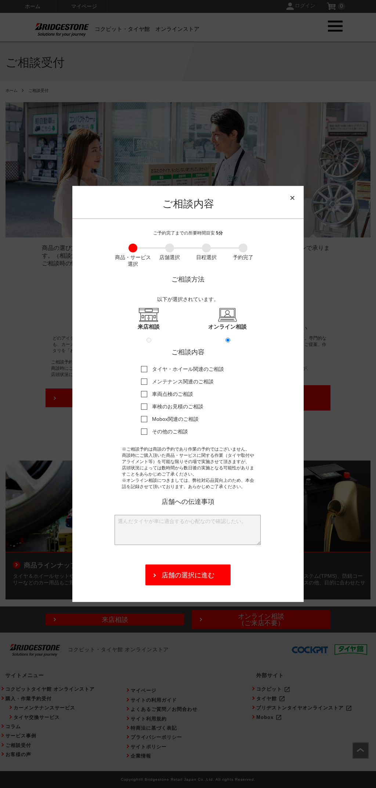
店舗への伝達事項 (188, 501)
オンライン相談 (227, 326)
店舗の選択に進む (188, 575)
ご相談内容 (188, 352)
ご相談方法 (188, 279)
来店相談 (149, 326)
